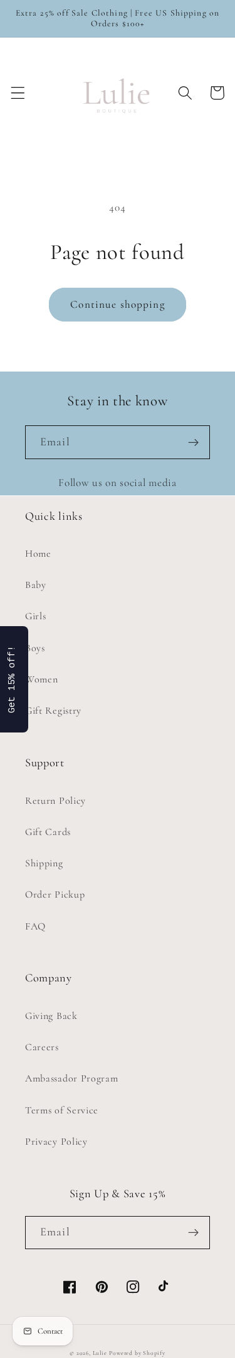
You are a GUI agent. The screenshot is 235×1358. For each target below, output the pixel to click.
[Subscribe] (193, 442)
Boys (35, 648)
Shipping (44, 863)
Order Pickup (55, 894)
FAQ (35, 926)
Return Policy (55, 800)
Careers (42, 1047)
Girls (35, 616)
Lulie (100, 1353)
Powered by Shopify (137, 1353)
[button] (18, 93)
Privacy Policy (56, 1141)
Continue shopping (117, 304)
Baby (35, 585)
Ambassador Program (71, 1078)
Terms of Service (61, 1110)
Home (38, 553)
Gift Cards (48, 832)
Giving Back (51, 1016)
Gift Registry (53, 710)
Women (41, 679)
